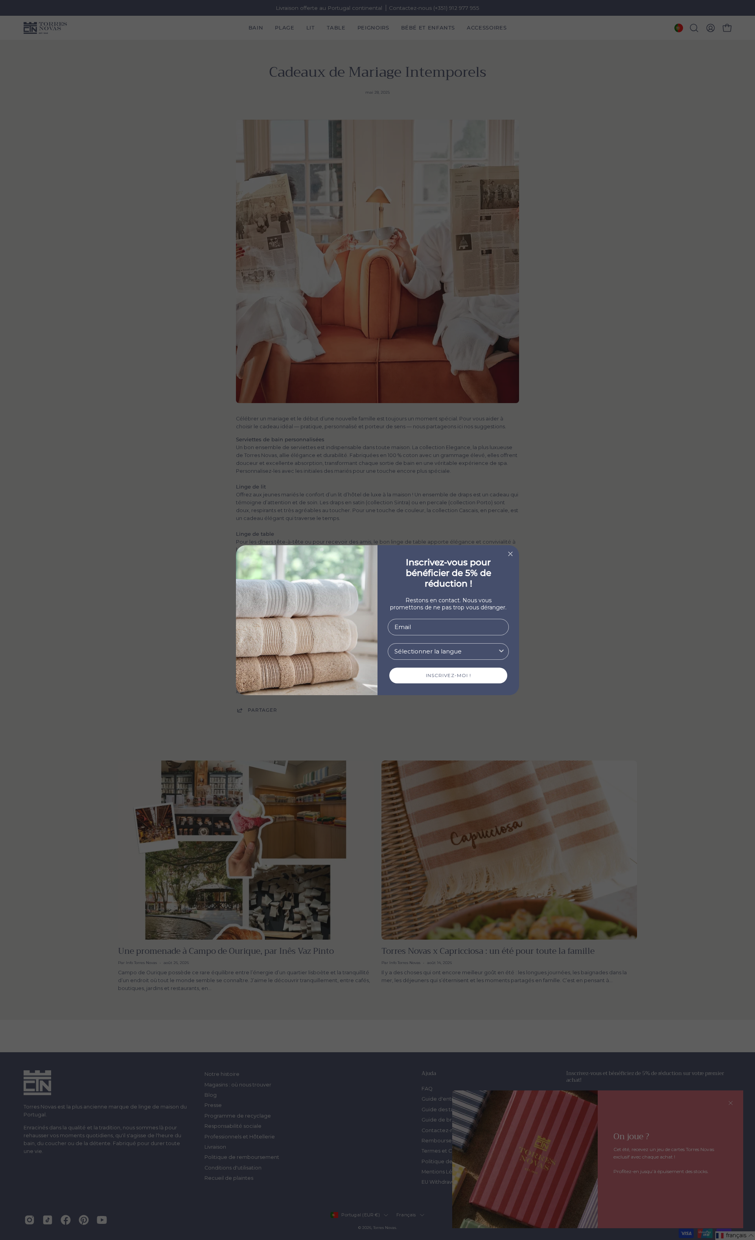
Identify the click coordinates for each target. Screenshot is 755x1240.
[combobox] (445, 651)
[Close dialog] (510, 554)
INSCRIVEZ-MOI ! (448, 675)
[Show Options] (501, 651)
